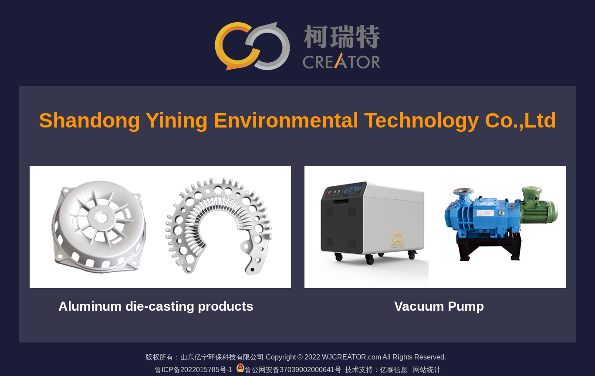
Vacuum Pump (439, 306)
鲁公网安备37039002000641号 (293, 369)
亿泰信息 (396, 369)
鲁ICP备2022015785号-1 (194, 369)
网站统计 (427, 369)
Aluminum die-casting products (156, 306)
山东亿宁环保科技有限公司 (222, 357)
